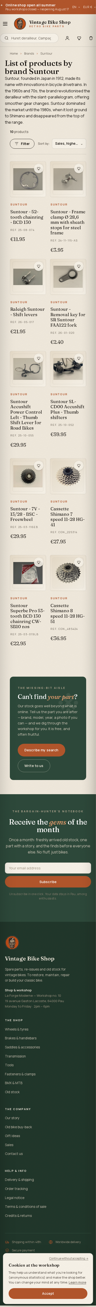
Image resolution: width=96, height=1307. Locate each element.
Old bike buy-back (18, 1127)
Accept (48, 1293)
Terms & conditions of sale (25, 1206)
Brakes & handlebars (20, 1038)
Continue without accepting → (68, 1258)
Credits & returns (18, 1215)
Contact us (14, 1153)
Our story (12, 1118)
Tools (9, 1065)
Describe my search (41, 750)
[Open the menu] (5, 24)
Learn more (77, 1282)
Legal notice (14, 1198)
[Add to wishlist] (38, 168)
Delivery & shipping (19, 1179)
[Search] (6, 38)
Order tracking (16, 1189)
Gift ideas (12, 1136)
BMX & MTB (13, 1083)
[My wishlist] (79, 38)
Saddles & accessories (22, 1047)
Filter (25, 144)
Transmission (15, 1056)
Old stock (12, 1092)
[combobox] (32, 38)
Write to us (34, 765)
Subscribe (48, 881)
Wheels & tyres (16, 1029)
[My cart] (91, 38)
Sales (9, 1145)
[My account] (67, 38)
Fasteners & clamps (20, 1074)
